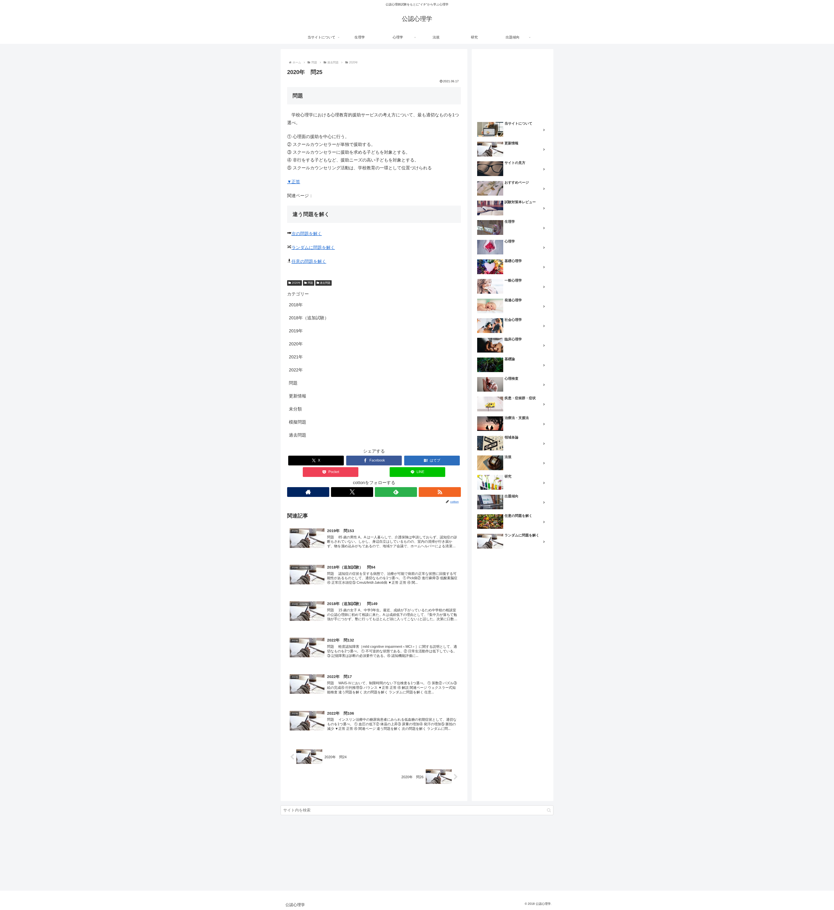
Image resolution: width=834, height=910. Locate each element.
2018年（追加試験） (309, 317)
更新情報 (297, 396)
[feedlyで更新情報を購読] (396, 492)
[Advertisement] (512, 83)
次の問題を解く (306, 233)
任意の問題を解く (308, 261)
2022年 (296, 370)
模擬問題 (297, 422)
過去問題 (325, 282)
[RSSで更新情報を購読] (440, 492)
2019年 (296, 330)
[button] (549, 810)
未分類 (295, 409)
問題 (310, 282)
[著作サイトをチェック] (308, 492)
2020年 (296, 282)
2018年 (296, 304)
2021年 (296, 356)
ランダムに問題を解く (313, 247)
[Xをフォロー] (352, 492)
